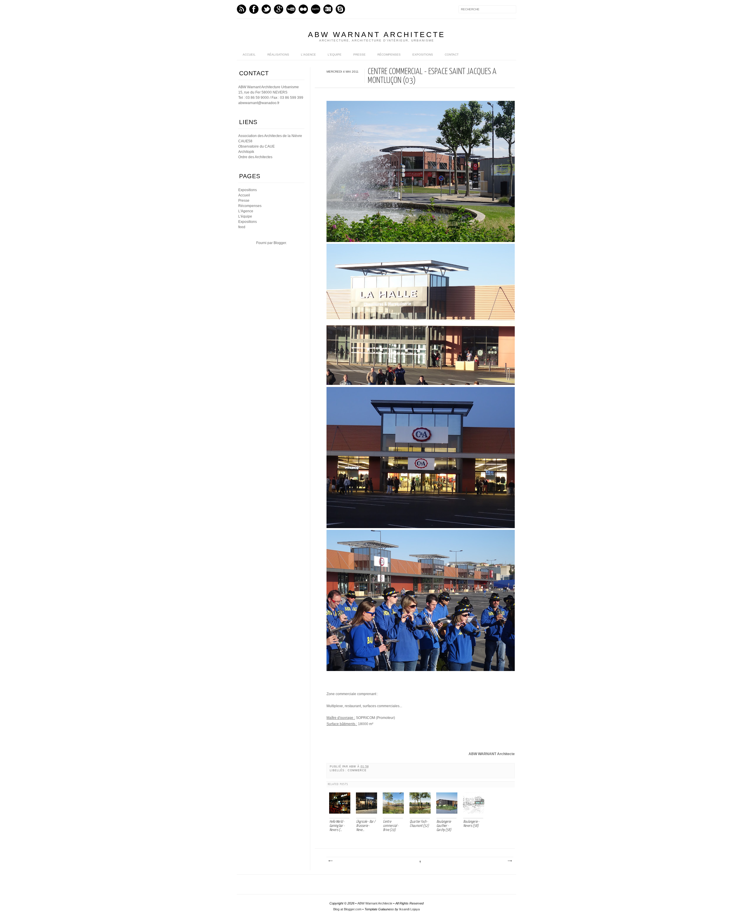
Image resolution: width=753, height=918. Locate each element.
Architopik (246, 152)
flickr (303, 9)
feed (241, 227)
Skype (340, 9)
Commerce (357, 770)
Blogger (280, 243)
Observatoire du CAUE (256, 146)
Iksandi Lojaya (409, 909)
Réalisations (278, 54)
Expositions (422, 54)
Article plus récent (330, 861)
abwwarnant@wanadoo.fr (258, 103)
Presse (359, 54)
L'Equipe (334, 54)
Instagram (328, 9)
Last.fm (315, 9)
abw (353, 766)
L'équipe (245, 216)
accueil (249, 54)
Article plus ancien (509, 861)
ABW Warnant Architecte (376, 34)
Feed (241, 9)
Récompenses (389, 54)
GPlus (278, 9)
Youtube (291, 9)
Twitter (266, 9)
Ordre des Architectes (255, 157)
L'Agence (308, 54)
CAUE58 (245, 141)
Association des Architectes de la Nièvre (270, 136)
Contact (452, 54)
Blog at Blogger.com (347, 909)
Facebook (254, 9)
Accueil (244, 195)
